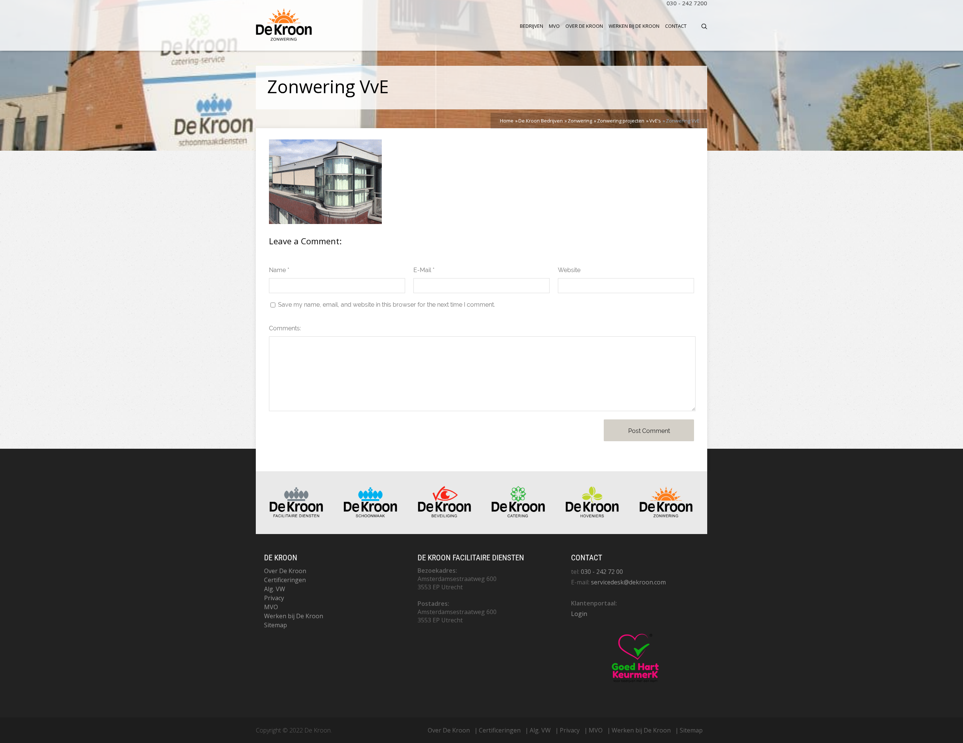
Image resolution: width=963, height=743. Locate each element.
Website (569, 270)
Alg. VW (274, 589)
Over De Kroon (584, 26)
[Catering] (518, 515)
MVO (554, 26)
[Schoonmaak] (370, 515)
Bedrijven (531, 26)
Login (579, 614)
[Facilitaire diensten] (296, 515)
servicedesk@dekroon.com (628, 582)
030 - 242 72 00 (602, 571)
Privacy (274, 598)
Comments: (285, 328)
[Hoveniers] (592, 515)
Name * (279, 270)
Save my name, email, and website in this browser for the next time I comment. (386, 304)
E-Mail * (423, 270)
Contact (676, 26)
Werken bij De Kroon (634, 26)
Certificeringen (285, 580)
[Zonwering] (666, 515)
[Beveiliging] (444, 515)
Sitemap (275, 625)
